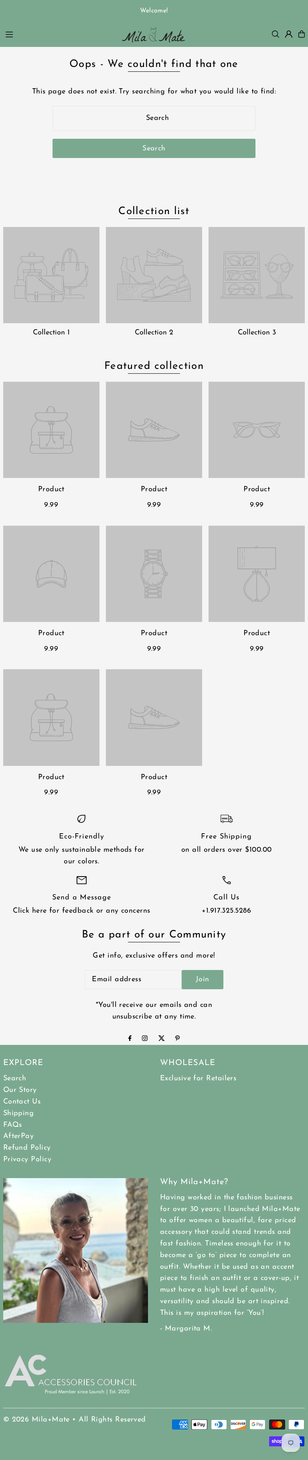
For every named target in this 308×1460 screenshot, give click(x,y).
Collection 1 (51, 332)
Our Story (20, 1090)
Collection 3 (257, 332)
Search (14, 1078)
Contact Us (22, 1102)
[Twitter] (161, 1039)
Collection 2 (154, 332)
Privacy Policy (27, 1159)
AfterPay (18, 1136)
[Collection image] (51, 275)
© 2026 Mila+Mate (36, 1420)
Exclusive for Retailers (198, 1078)
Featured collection (154, 366)
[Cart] (301, 34)
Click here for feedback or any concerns (81, 911)
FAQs (12, 1125)
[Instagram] (145, 1039)
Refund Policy (27, 1148)
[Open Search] (275, 34)
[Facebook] (130, 1039)
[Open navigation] (58, 33)
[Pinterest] (177, 1039)
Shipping (18, 1113)
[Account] (288, 34)
